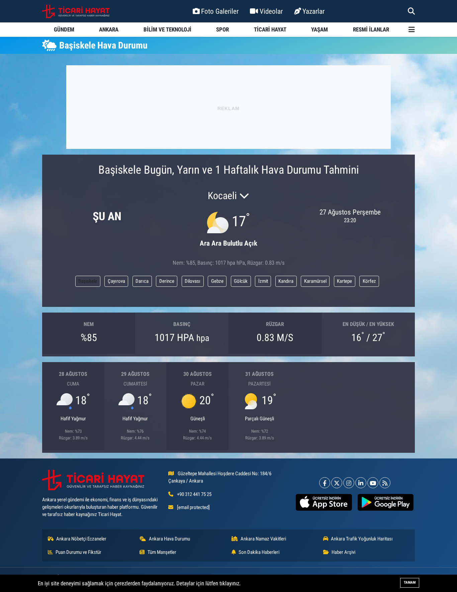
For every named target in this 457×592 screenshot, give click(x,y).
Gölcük (241, 281)
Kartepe (344, 281)
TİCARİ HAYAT (270, 29)
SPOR (222, 29)
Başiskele (87, 281)
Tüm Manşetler (162, 552)
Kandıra (285, 281)
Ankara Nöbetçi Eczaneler (81, 539)
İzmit (263, 281)
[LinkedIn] (360, 482)
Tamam (410, 582)
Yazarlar (313, 11)
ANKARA (108, 29)
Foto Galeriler (220, 11)
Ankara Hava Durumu (169, 539)
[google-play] (385, 502)
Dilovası (192, 281)
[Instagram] (348, 482)
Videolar (271, 11)
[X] (336, 482)
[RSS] (384, 482)
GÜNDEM (64, 29)
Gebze (217, 281)
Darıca (142, 281)
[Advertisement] (228, 107)
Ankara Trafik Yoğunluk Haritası (362, 539)
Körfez (369, 281)
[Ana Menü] (411, 29)
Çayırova (116, 281)
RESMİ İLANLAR (371, 29)
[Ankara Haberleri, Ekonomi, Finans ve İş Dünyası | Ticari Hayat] (75, 11)
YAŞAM (319, 29)
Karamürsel (315, 281)
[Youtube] (372, 482)
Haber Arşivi (343, 552)
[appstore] (323, 502)
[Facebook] (324, 482)
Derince (166, 281)
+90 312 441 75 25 (194, 494)
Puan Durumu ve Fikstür (78, 552)
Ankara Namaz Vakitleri (263, 539)
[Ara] (411, 11)
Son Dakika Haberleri (259, 552)
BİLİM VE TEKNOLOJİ (167, 29)
